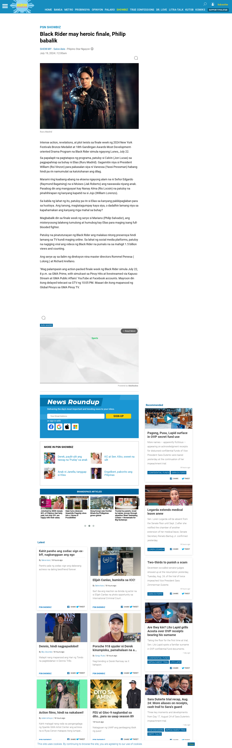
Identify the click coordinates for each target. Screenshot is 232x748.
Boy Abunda (47, 652)
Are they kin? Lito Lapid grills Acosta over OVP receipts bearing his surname (167, 631)
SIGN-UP (118, 416)
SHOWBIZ (122, 9)
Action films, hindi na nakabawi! (61, 712)
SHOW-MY (46, 48)
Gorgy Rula (99, 656)
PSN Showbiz (50, 27)
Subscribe (223, 4)
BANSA (58, 9)
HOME (48, 9)
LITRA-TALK (176, 9)
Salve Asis (59, 48)
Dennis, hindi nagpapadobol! (58, 646)
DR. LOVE (161, 9)
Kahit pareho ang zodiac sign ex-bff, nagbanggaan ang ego (61, 552)
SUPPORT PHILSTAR (218, 10)
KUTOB (189, 9)
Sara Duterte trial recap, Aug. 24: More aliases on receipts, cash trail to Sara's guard (167, 703)
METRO (68, 9)
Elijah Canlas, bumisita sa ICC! (114, 580)
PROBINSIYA (82, 9)
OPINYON (97, 9)
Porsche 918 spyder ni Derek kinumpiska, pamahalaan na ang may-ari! (115, 648)
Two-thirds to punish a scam (167, 562)
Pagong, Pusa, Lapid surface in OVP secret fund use (167, 435)
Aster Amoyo (47, 718)
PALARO (110, 9)
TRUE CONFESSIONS (142, 9)
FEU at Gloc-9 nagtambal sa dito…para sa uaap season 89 (113, 714)
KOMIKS (200, 9)
